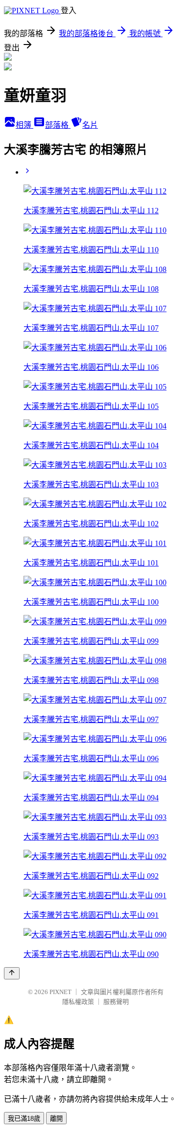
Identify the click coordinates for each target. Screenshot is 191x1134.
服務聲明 (116, 1001)
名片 (90, 125)
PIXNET (60, 992)
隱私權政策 (78, 1001)
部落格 (58, 125)
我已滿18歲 (24, 1118)
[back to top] (12, 973)
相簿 (24, 125)
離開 (56, 1118)
